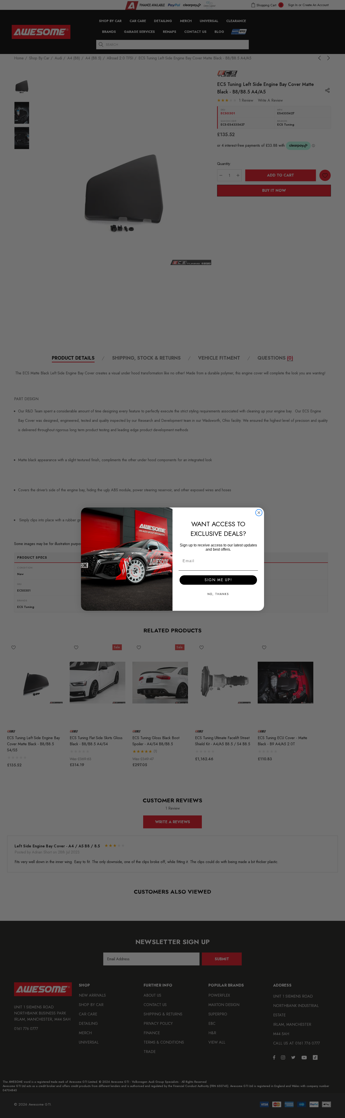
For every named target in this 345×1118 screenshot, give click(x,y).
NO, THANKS (218, 594)
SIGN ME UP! (218, 580)
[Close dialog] (259, 512)
